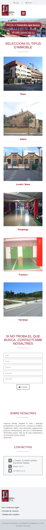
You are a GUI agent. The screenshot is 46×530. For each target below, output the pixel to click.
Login (17, 3)
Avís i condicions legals (10, 507)
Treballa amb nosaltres (10, 514)
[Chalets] (23, 119)
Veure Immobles (23, 32)
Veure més (8, 437)
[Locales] (23, 164)
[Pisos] (23, 74)
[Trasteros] (23, 254)
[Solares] (23, 299)
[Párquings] (23, 209)
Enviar (24, 387)
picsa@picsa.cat (19, 471)
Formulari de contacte (10, 511)
